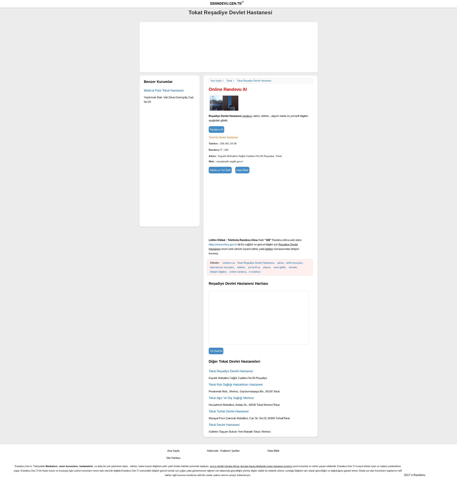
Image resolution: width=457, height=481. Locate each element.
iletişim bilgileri (218, 271)
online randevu (238, 271)
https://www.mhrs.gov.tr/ (223, 244)
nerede (293, 267)
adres (280, 262)
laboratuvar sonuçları (222, 267)
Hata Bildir (242, 170)
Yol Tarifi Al (216, 350)
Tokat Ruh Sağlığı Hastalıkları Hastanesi (236, 384)
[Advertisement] (229, 47)
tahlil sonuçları (294, 262)
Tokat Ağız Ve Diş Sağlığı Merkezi (231, 398)
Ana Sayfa (216, 80)
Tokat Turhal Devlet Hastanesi (229, 411)
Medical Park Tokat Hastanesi (164, 90)
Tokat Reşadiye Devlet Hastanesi (230, 12)
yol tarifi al (254, 267)
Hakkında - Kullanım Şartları (223, 450)
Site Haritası (173, 457)
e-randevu (254, 271)
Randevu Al (216, 129)
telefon (241, 267)
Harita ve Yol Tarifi (220, 170)
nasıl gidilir (279, 267)
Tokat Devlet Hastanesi (224, 424)
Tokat (229, 80)
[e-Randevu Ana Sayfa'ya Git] (230, 3)
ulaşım (266, 267)
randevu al (228, 262)
